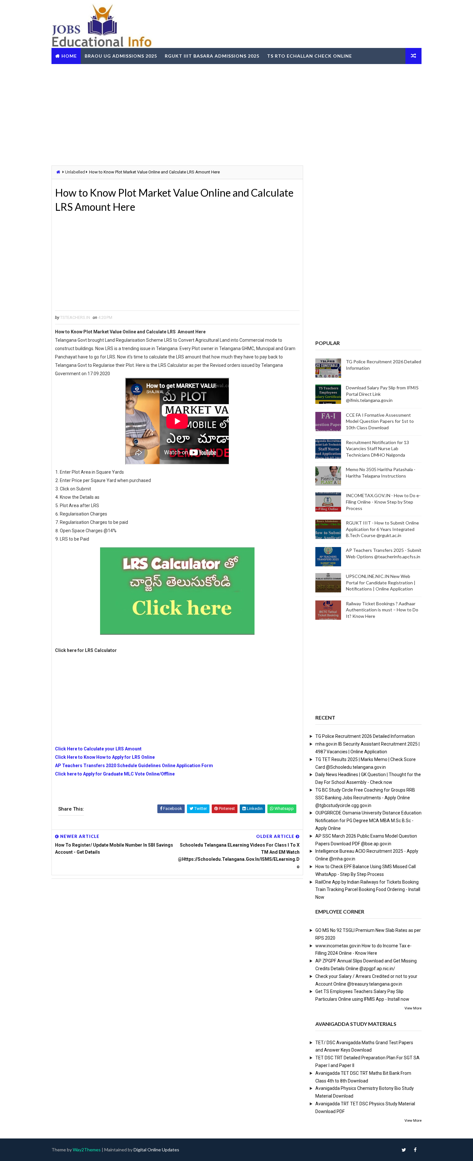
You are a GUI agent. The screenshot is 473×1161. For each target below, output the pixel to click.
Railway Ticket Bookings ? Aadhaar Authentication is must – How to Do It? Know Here (382, 610)
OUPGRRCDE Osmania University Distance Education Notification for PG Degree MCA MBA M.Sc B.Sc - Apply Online (368, 820)
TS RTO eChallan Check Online (309, 56)
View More (413, 1008)
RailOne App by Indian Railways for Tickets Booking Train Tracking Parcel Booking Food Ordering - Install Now (367, 889)
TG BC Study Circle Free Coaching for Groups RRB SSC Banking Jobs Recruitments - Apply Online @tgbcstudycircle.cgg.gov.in (365, 797)
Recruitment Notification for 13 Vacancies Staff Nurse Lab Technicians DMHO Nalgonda (377, 449)
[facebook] (415, 1150)
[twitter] (404, 1150)
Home (69, 56)
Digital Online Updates (156, 1149)
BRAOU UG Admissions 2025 (121, 56)
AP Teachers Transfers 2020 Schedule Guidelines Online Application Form (134, 765)
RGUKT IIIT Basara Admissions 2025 (212, 56)
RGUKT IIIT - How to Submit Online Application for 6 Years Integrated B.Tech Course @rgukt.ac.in (382, 529)
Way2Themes (87, 1149)
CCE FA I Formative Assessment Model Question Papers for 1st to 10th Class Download (380, 421)
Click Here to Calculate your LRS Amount (98, 748)
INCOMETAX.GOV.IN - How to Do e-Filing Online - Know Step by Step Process (383, 502)
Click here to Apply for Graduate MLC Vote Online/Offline (115, 773)
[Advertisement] (236, 114)
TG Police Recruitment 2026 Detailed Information (365, 736)
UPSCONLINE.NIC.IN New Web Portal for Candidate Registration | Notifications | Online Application (380, 582)
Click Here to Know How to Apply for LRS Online (105, 757)
